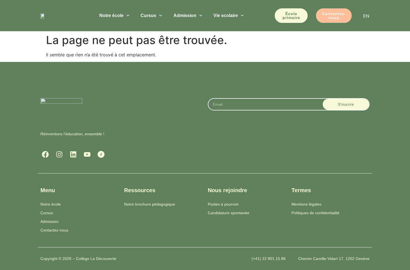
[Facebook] (45, 154)
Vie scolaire (225, 15)
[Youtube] (87, 154)
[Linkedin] (73, 154)
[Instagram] (59, 154)
